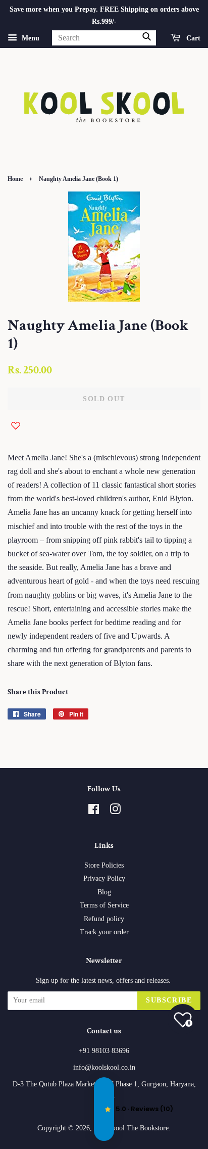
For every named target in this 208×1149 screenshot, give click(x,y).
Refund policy (104, 919)
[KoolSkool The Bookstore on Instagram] (115, 811)
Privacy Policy (104, 878)
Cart (192, 37)
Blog (104, 892)
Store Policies (104, 865)
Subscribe (169, 1000)
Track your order (104, 932)
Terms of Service (104, 905)
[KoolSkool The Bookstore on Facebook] (93, 811)
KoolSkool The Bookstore (131, 1128)
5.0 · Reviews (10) (104, 1109)
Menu (29, 37)
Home (15, 178)
